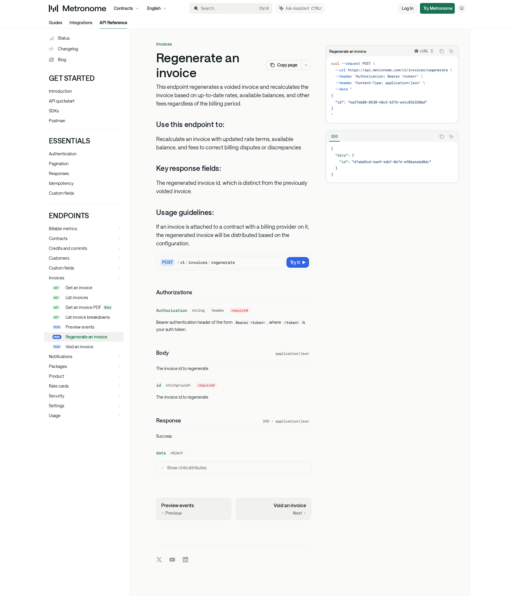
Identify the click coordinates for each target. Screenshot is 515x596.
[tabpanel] (392, 162)
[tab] (334, 136)
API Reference (113, 22)
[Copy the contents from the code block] (442, 51)
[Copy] (279, 262)
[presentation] (392, 89)
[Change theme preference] (461, 8)
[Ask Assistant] (451, 51)
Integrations (80, 22)
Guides (55, 22)
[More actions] (306, 65)
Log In (407, 8)
